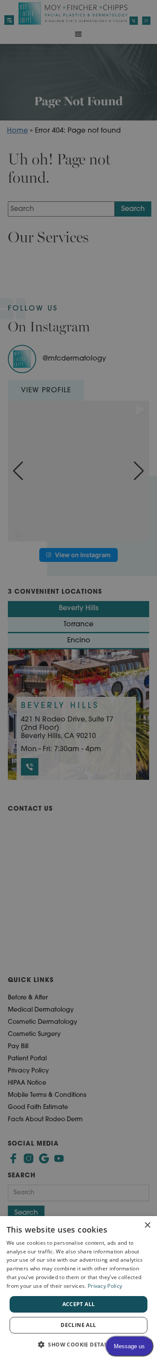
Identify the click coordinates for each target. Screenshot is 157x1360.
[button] (78, 1344)
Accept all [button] (78, 1304)
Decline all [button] (78, 1325)
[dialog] (78, 1288)
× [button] (147, 1225)
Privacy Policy (105, 1286)
